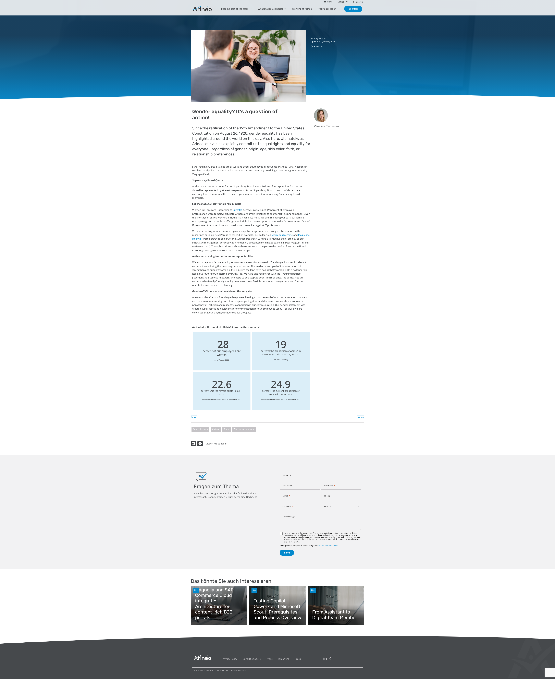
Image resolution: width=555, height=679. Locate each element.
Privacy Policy (229, 658)
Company (287, 506)
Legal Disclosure (252, 658)
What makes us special (270, 8)
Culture (215, 429)
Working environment (244, 429)
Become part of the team (234, 8)
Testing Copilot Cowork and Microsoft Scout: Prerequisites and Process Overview (277, 609)
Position (327, 506)
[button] (353, 2)
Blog (195, 590)
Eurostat (237, 210)
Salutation (287, 475)
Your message (289, 516)
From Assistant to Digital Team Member (334, 614)
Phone (327, 496)
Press (270, 658)
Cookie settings (221, 670)
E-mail (285, 496)
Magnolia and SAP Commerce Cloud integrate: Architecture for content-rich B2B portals (214, 603)
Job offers (283, 658)
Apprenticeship (200, 429)
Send (287, 552)
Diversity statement (238, 670)
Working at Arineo (302, 8)
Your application (327, 8)
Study (226, 429)
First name (287, 485)
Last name (328, 485)
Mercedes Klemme (282, 235)
